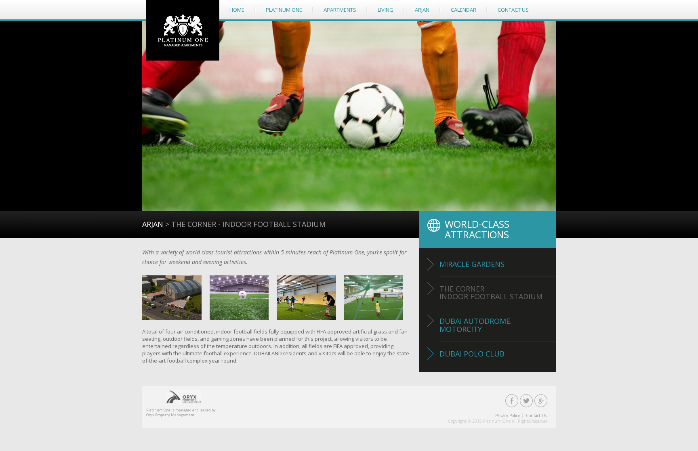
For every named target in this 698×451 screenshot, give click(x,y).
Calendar (463, 9)
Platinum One (182, 30)
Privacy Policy (507, 415)
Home (236, 9)
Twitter (526, 400)
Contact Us (513, 9)
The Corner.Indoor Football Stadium (490, 293)
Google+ (541, 400)
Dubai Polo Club (472, 354)
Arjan (422, 9)
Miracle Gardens (472, 264)
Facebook (512, 400)
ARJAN (152, 224)
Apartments (340, 9)
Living (385, 9)
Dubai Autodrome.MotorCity (475, 325)
